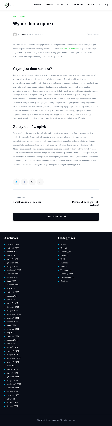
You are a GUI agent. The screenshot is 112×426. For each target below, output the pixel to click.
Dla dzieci (65, 248)
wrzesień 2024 (13, 318)
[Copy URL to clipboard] (40, 181)
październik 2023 (14, 358)
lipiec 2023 (11, 366)
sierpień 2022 (12, 391)
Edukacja (64, 255)
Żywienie (64, 281)
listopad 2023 (12, 355)
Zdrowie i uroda (67, 277)
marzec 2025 (12, 296)
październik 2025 (14, 270)
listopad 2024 (12, 310)
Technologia (66, 270)
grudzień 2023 (13, 351)
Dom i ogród (66, 252)
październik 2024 (14, 314)
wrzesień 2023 (13, 362)
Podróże (64, 266)
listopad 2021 (12, 406)
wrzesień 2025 (13, 274)
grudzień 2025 (13, 263)
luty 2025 (11, 299)
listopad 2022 (12, 380)
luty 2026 (11, 255)
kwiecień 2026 (13, 248)
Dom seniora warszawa (69, 49)
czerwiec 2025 (13, 285)
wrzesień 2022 (13, 388)
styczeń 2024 (12, 347)
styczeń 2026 (12, 259)
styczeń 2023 (12, 373)
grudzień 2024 (13, 307)
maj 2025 (11, 288)
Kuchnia (64, 263)
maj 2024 (11, 333)
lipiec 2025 (11, 281)
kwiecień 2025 (13, 292)
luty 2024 (11, 344)
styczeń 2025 (12, 303)
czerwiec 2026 (13, 244)
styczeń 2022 (12, 402)
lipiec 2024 (11, 325)
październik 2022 (14, 384)
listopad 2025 (12, 266)
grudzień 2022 (13, 377)
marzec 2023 (12, 369)
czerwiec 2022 (13, 395)
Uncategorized (67, 274)
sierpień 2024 (12, 321)
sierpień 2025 (12, 277)
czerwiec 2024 (13, 329)
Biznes (63, 244)
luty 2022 (11, 399)
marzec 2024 (12, 340)
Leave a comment (54, 217)
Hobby (63, 259)
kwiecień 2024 (13, 336)
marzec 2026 (12, 252)
